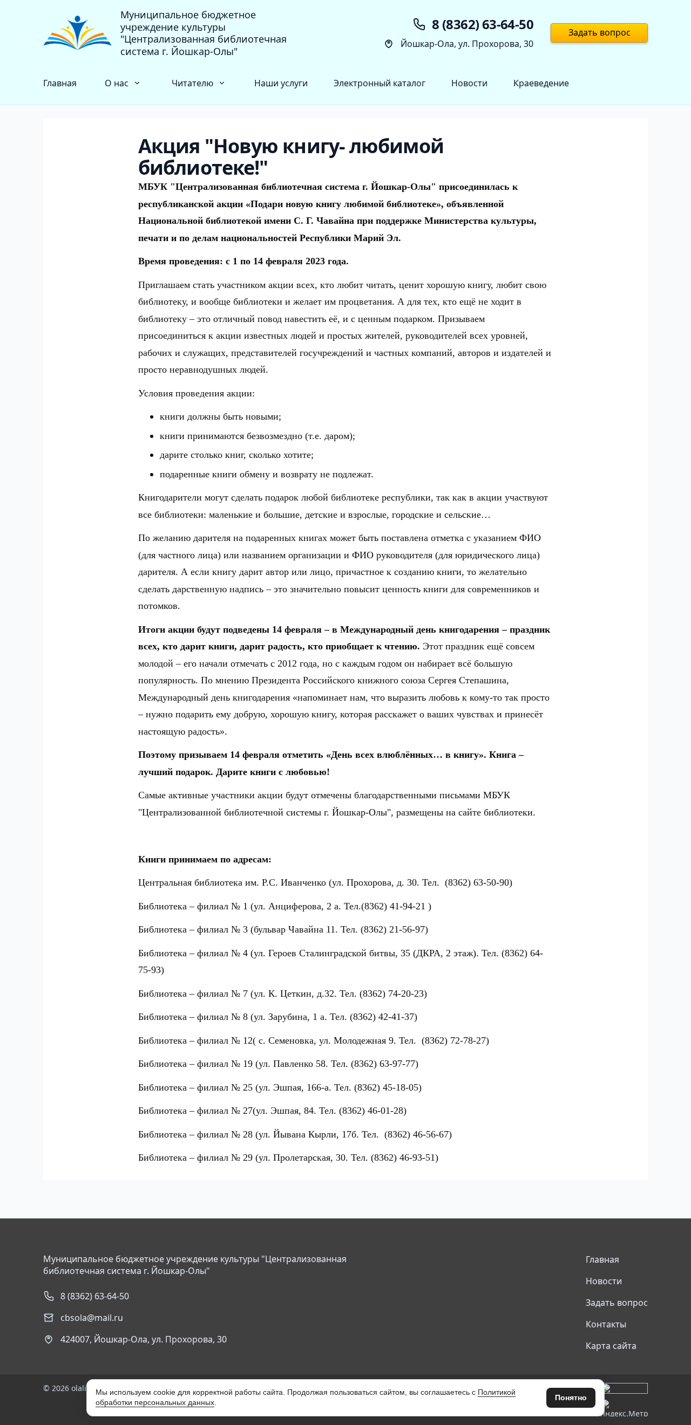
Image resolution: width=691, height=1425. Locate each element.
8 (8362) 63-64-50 (94, 1296)
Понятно (571, 1397)
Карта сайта (611, 1346)
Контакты (606, 1324)
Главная (60, 83)
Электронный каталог (379, 83)
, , (143, 1339)
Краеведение (541, 83)
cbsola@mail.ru (91, 1318)
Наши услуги (281, 83)
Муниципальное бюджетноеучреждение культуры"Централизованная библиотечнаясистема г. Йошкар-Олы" (203, 33)
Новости (469, 83)
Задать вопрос (599, 32)
